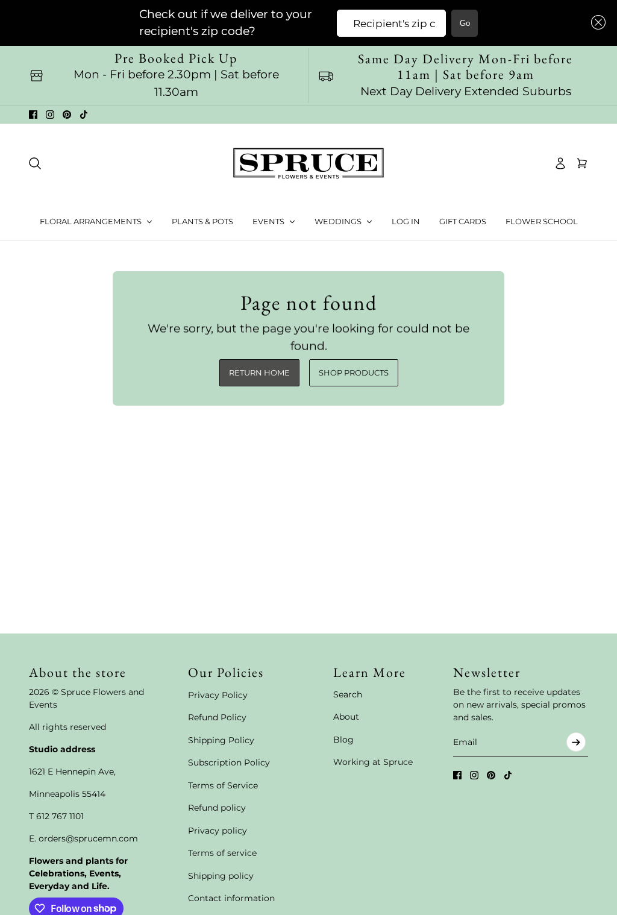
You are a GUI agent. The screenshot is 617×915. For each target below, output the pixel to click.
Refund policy (217, 807)
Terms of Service (223, 785)
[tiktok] (83, 114)
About (346, 716)
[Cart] (582, 163)
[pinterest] (67, 114)
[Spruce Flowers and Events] (308, 163)
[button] (596, 23)
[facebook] (33, 114)
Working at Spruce (373, 761)
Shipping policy (221, 875)
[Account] (560, 163)
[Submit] (576, 742)
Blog (343, 739)
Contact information (231, 898)
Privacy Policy (218, 695)
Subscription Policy (229, 762)
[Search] (35, 163)
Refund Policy (217, 717)
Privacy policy (217, 830)
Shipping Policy (221, 740)
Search (347, 694)
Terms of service (222, 852)
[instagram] (50, 114)
